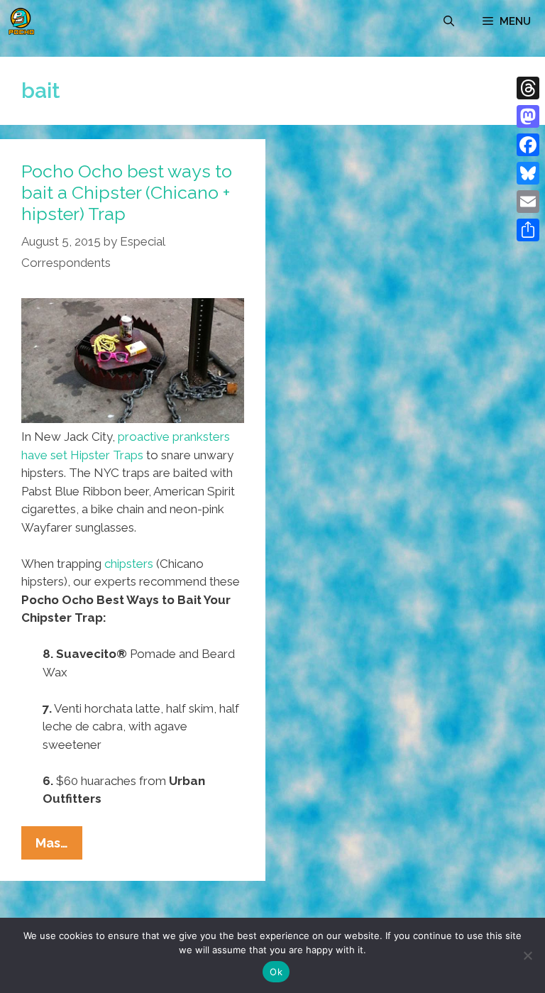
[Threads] (528, 88)
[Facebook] (528, 145)
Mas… (58, 847)
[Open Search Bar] (448, 21)
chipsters (128, 563)
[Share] (528, 230)
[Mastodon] (528, 116)
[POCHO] (21, 21)
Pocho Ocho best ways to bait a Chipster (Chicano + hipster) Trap (126, 192)
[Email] (528, 201)
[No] (527, 955)
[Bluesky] (528, 173)
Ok (276, 971)
